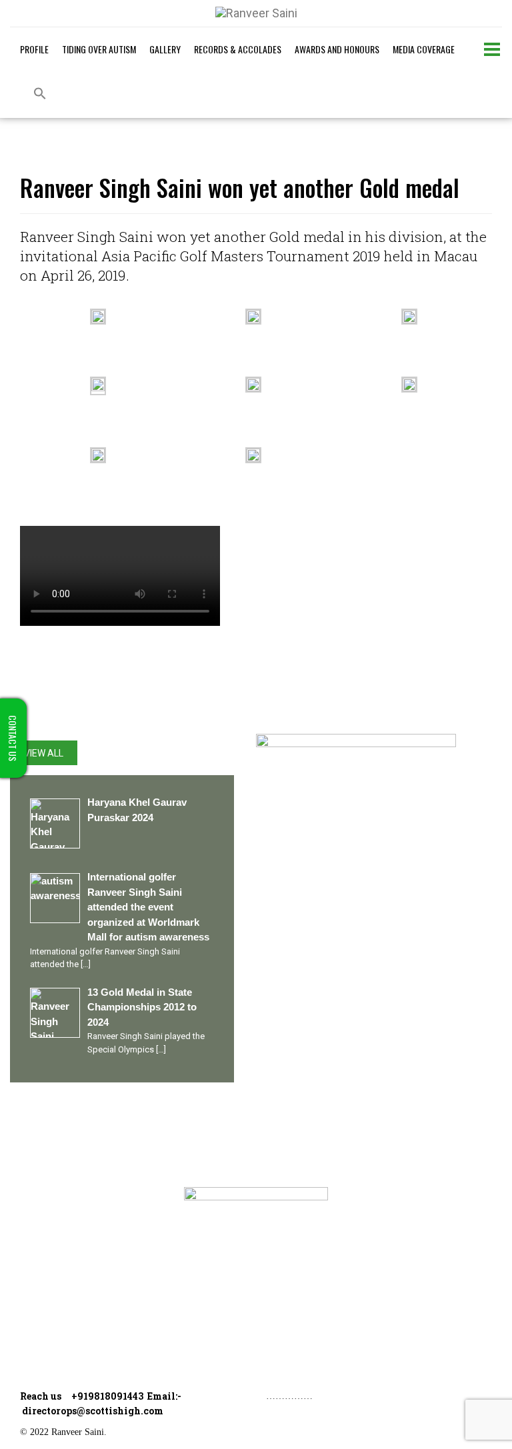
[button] (40, 94)
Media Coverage (424, 49)
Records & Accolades (237, 49)
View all (43, 753)
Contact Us (58, 1330)
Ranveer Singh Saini (79, 1194)
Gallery (165, 49)
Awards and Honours (337, 49)
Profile (34, 49)
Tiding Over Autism (99, 49)
